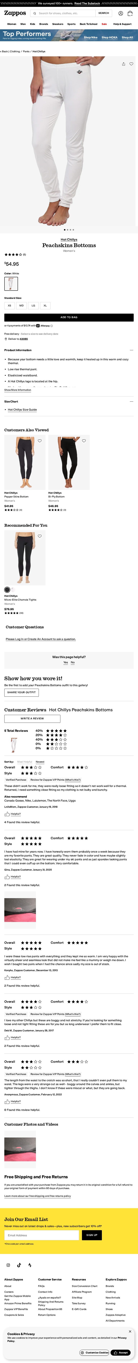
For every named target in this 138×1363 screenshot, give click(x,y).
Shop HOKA (110, 37)
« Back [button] (4, 51)
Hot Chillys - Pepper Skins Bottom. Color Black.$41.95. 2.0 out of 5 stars (24, 473)
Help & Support (122, 24)
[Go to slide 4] (73, 230)
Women (11, 24)
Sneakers (57, 24)
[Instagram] (8, 1265)
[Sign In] (120, 13)
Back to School (88, 24)
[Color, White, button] (13, 590)
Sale (104, 24)
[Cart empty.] (130, 13)
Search (103, 13)
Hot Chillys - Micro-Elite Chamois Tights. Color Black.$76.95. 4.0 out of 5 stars (24, 572)
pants (28, 855)
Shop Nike (90, 37)
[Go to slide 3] (70, 230)
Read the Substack (87, 3)
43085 (24, 338)
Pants (26, 51)
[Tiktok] (19, 1265)
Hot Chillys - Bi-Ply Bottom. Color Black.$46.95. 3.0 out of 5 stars (68, 473)
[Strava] (30, 1265)
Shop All (127, 37)
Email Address (17, 1235)
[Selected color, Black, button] (7, 590)
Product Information (17, 350)
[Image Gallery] (20, 910)
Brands (43, 24)
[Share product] (123, 64)
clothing (15, 51)
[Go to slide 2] (67, 230)
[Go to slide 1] (64, 230)
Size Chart (11, 401)
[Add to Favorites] (40, 441)
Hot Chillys (39, 51)
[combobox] (66, 13)
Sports (71, 24)
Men (23, 24)
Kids (32, 24)
